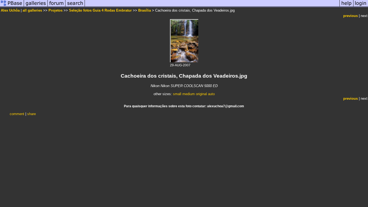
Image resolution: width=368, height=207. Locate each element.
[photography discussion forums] (56, 6)
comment (17, 114)
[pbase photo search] (75, 6)
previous (350, 16)
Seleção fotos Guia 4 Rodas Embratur (100, 10)
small (177, 94)
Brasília (144, 10)
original (201, 94)
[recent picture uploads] (36, 6)
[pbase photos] (12, 6)
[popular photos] (212, 6)
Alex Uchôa (10, 10)
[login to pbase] (360, 6)
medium (188, 94)
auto (211, 94)
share (31, 114)
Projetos (55, 10)
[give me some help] (346, 6)
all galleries (32, 10)
